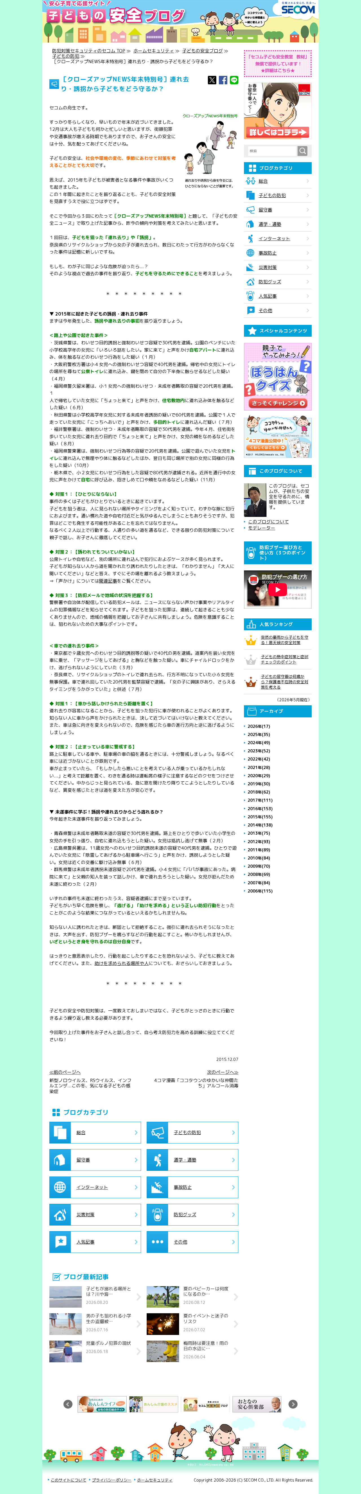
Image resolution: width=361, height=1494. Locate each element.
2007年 (259, 882)
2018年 (259, 792)
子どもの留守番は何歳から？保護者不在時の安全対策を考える (284, 682)
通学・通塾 (185, 1160)
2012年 (259, 841)
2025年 (259, 734)
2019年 (259, 783)
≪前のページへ (65, 1072)
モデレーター (261, 528)
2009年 (259, 866)
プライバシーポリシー (111, 1480)
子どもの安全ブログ (202, 51)
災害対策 (85, 1214)
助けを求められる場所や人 (121, 963)
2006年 (260, 891)
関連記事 (108, 581)
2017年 (260, 800)
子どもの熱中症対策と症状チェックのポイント (284, 659)
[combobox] (273, 151)
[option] (103, 1404)
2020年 (259, 775)
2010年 (259, 858)
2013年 (259, 833)
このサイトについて (68, 1480)
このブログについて (268, 522)
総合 (80, 1132)
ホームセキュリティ (153, 51)
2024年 (259, 742)
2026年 (259, 726)
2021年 (259, 767)
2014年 (260, 825)
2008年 (259, 874)
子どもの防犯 (65, 56)
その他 (180, 1242)
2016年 (260, 808)
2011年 (259, 849)
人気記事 (85, 1242)
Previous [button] (67, 1404)
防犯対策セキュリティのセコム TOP (88, 51)
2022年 (259, 759)
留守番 (83, 1160)
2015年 (260, 816)
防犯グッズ (185, 1214)
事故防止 (183, 1187)
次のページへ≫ (222, 1072)
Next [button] (293, 1404)
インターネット (92, 1187)
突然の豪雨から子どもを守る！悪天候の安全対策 (284, 639)
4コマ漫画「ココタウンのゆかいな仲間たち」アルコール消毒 (196, 1083)
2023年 (259, 750)
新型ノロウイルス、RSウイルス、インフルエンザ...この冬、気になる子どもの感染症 (90, 1086)
